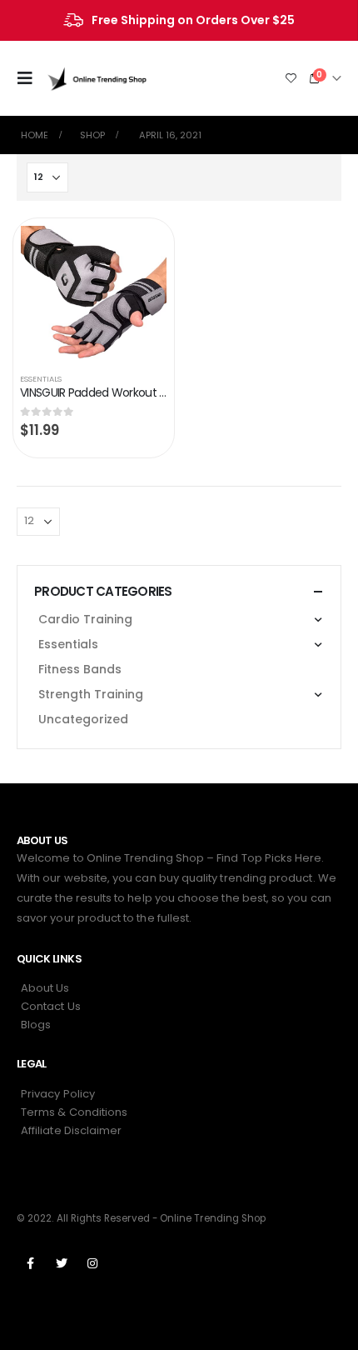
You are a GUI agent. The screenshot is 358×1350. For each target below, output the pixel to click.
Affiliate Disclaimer (71, 1130)
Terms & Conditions (74, 1112)
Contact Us (51, 1006)
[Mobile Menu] (30, 78)
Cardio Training (85, 619)
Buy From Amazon (139, 247)
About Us (45, 988)
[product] (94, 292)
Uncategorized (83, 719)
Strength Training (90, 694)
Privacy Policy (58, 1094)
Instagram (92, 1263)
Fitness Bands (80, 669)
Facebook (30, 1263)
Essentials (41, 378)
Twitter (61, 1263)
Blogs (36, 1024)
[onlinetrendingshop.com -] (97, 77)
